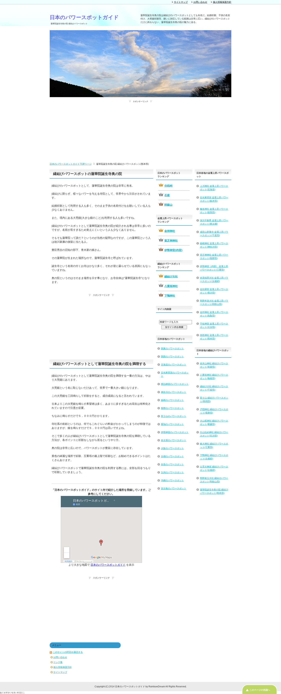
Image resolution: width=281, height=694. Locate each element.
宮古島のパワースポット (173, 488)
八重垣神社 (171, 286)
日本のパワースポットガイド (84, 17)
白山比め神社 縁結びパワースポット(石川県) (214, 434)
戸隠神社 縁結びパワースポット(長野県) (214, 411)
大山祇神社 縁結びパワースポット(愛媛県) (214, 422)
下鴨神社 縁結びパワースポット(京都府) (214, 457)
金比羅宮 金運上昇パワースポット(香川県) (214, 291)
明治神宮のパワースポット (174, 384)
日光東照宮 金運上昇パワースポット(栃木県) (214, 199)
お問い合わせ (60, 657)
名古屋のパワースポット (173, 440)
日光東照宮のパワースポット (174, 374)
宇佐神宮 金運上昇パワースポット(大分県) (214, 325)
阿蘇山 (168, 204)
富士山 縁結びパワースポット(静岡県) (214, 400)
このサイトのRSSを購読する (68, 652)
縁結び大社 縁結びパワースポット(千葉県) (214, 388)
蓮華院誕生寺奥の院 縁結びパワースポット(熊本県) (214, 491)
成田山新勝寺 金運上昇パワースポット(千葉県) (214, 234)
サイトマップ (60, 672)
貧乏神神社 (171, 240)
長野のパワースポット (172, 408)
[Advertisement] (140, 129)
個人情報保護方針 (62, 667)
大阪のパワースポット (172, 448)
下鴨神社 (169, 295)
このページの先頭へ (259, 690)
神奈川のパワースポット (173, 392)
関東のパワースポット (172, 348)
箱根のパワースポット (172, 400)
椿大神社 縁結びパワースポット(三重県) (214, 445)
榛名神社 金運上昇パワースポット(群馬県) (214, 211)
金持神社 (169, 230)
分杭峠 (168, 185)
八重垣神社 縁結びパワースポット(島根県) (214, 377)
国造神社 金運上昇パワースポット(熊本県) (214, 337)
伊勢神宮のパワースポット (174, 432)
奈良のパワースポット (172, 464)
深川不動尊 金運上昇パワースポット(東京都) (214, 222)
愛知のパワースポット (172, 424)
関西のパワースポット (172, 356)
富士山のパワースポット (173, 416)
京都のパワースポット (172, 456)
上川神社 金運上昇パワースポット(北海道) (214, 188)
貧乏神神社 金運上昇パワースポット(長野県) (214, 257)
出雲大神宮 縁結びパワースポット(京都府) (214, 468)
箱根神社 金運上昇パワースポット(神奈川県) (214, 245)
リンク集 (58, 662)
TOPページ (71, 164)
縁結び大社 (171, 276)
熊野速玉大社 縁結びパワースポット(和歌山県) (214, 480)
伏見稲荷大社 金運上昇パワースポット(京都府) (214, 279)
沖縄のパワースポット (172, 480)
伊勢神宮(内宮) (173, 250)
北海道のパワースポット (173, 364)
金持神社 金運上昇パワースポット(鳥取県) (214, 314)
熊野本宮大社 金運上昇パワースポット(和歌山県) (214, 302)
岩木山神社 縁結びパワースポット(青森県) (214, 365)
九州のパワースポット (172, 472)
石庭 (167, 195)
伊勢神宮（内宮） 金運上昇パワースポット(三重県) (214, 268)
